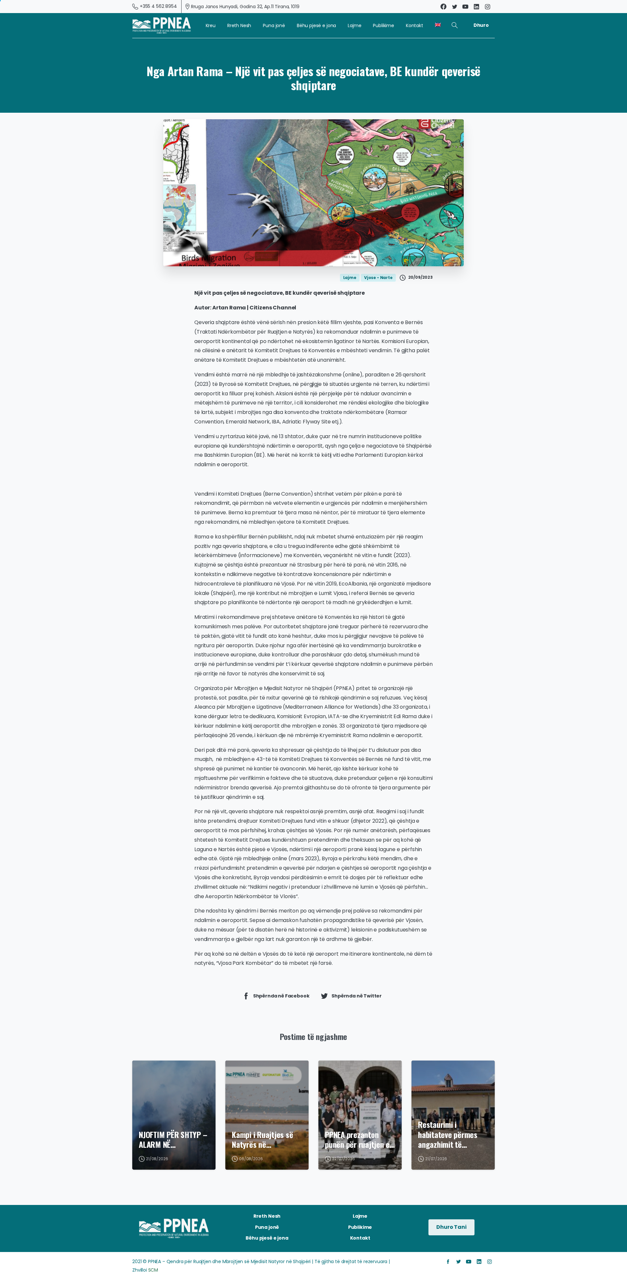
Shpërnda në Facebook (281, 996)
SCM (153, 1270)
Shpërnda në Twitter (356, 996)
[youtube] (465, 6)
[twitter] (454, 6)
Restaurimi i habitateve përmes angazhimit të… (447, 1134)
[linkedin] (476, 6)
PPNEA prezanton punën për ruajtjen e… (360, 1139)
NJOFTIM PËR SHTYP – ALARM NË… (173, 1139)
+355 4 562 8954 (158, 6)
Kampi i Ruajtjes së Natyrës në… (262, 1139)
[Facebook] (443, 6)
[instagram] (487, 6)
